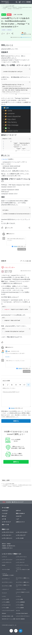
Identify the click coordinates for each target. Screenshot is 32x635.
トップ (2, 483)
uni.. (25, 33)
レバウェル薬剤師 (20, 607)
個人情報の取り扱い (11, 545)
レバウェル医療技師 (20, 602)
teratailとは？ (5, 510)
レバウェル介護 (5, 599)
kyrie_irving (8, 270)
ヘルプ (17, 518)
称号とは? (4, 516)
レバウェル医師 (5, 607)
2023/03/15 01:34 (26, 37)
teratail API (18, 516)
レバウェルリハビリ (6, 604)
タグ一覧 (4, 518)
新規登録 (29, 2)
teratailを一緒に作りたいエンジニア (14, 502)
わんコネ (18, 610)
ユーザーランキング (6, 521)
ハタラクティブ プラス (21, 589)
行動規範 (15, 246)
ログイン (24, 2)
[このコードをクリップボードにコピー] (30, 69)
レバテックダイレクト (7, 538)
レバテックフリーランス (7, 532)
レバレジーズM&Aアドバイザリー (23, 593)
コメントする (21, 249)
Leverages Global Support (22, 613)
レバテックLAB (19, 538)
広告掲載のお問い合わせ (7, 547)
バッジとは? (4, 513)
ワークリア (4, 592)
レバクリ (4, 596)
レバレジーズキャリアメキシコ (22, 616)
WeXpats (4, 613)
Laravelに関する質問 (10, 483)
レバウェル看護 (19, 599)
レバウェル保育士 (6, 602)
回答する (16, 421)
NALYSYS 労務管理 (20, 618)
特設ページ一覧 (5, 524)
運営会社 (4, 543)
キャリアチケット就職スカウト (22, 582)
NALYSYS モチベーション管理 (8, 618)
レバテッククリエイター (21, 532)
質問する (16, 462)
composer (9, 29)
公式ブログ (18, 510)
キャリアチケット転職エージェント (22, 586)
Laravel (3, 29)
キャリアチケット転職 (7, 585)
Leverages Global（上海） (8, 616)
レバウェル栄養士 (20, 604)
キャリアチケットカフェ (7, 582)
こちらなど (4, 159)
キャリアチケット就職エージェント (22, 578)
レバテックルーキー (6, 535)
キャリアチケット (6, 578)
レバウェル (18, 596)
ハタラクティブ (5, 589)
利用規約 (9, 543)
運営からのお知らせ (20, 513)
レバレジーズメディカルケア (8, 610)
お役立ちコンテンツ (20, 521)
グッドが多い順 (27, 261)
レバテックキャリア (20, 535)
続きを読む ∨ (7, 356)
